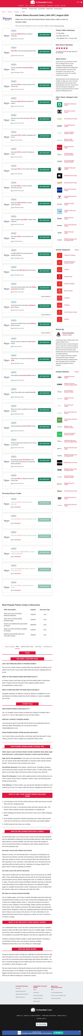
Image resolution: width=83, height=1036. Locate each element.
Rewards (32, 5)
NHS (27, 5)
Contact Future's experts (32, 1015)
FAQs (17, 646)
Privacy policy (61, 1015)
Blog (52, 989)
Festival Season (58, 8)
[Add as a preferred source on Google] (41, 1024)
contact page (36, 944)
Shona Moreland (68, 333)
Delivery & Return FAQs (27, 646)
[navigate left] (3, 647)
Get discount (44, 34)
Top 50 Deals (41, 8)
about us (19, 1015)
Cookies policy (41, 1018)
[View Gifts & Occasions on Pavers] (7, 394)
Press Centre (36, 1001)
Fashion (10, 12)
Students (21, 5)
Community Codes (38, 995)
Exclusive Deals (33, 8)
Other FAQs (38, 646)
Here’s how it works (59, 26)
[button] (27, 613)
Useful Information (56, 998)
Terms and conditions (49, 1015)
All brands (18, 988)
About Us (8, 917)
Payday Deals (49, 8)
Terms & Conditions (45, 296)
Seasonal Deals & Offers (22, 994)
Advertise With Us (37, 998)
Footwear (17, 12)
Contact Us (36, 992)
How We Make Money (56, 992)
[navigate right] (51, 647)
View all (77, 249)
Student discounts (20, 997)
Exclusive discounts (21, 991)
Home (3, 12)
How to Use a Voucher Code (58, 995)
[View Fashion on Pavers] (7, 36)
